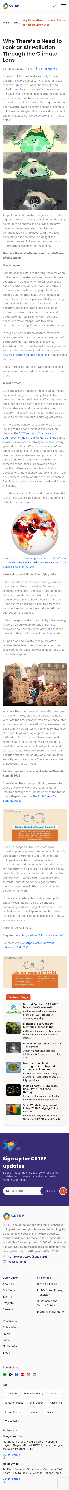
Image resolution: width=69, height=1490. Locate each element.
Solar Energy (36, 1402)
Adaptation (56, 1402)
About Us (9, 1284)
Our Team (9, 1290)
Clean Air (54, 1393)
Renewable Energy (33, 1393)
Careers (8, 1309)
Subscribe (50, 1191)
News (6, 1333)
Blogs (6, 1352)
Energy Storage (13, 1412)
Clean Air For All (47, 1284)
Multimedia (10, 1346)
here (22, 920)
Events (7, 1296)
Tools (6, 1340)
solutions (46, 629)
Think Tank (11, 1393)
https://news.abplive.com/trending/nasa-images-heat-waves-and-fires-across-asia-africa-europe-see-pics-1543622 (35, 562)
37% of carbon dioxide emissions (28, 354)
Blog (16, 22)
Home (6, 22)
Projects (8, 1303)
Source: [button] (35, 562)
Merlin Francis (48, 68)
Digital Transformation (51, 1311)
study (15, 85)
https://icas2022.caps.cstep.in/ (42, 935)
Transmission (12, 1421)
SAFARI (50, 1412)
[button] (35, 165)
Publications (11, 1327)
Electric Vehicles (14, 1402)
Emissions (33, 1412)
